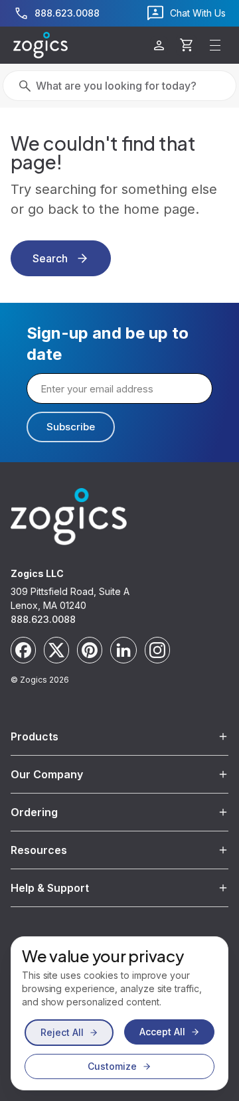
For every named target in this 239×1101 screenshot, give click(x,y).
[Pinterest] (89, 650)
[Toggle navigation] (215, 45)
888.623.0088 (43, 619)
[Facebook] (23, 650)
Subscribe (70, 426)
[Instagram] (157, 650)
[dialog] (119, 1013)
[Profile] (159, 45)
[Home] (40, 45)
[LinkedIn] (123, 650)
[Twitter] (56, 650)
